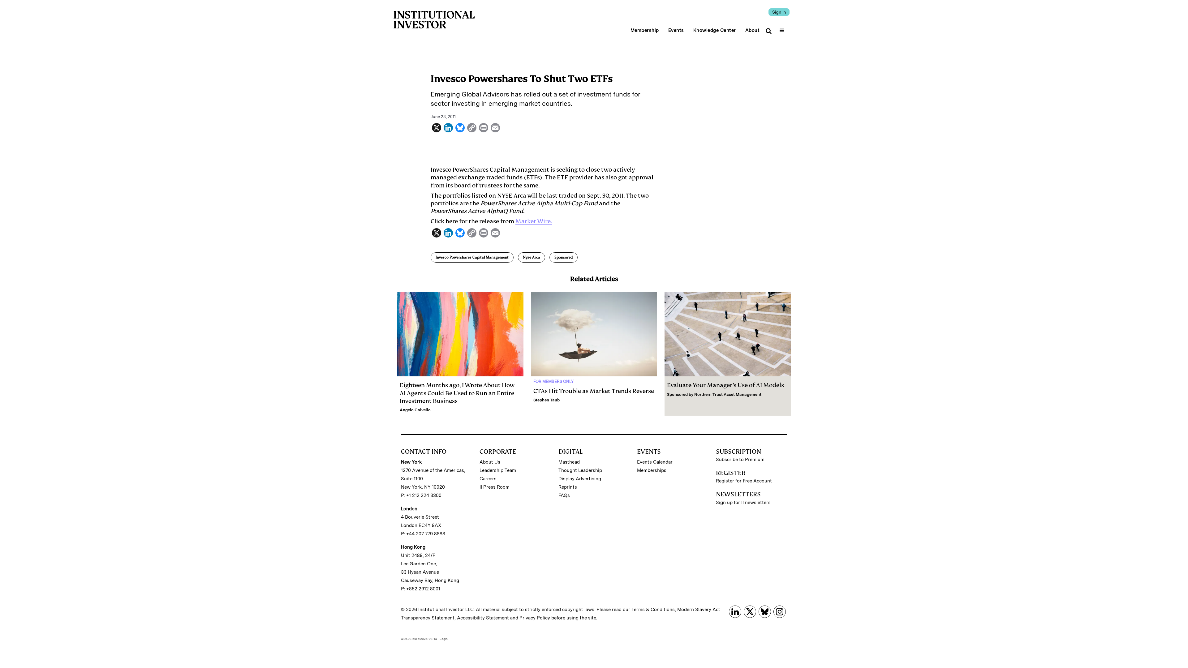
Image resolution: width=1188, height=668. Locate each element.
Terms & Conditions (653, 609)
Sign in (779, 12)
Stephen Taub (546, 400)
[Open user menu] (782, 28)
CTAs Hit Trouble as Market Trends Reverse (593, 391)
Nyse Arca (531, 257)
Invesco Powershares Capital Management (472, 257)
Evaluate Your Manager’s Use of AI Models (725, 385)
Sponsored (563, 257)
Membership (645, 30)
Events (676, 30)
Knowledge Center (714, 30)
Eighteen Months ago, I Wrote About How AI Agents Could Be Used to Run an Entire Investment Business (457, 393)
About (752, 30)
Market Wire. (533, 221)
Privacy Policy (534, 618)
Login (444, 638)
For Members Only (553, 381)
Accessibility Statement (483, 618)
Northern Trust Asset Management (727, 394)
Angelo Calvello (415, 410)
